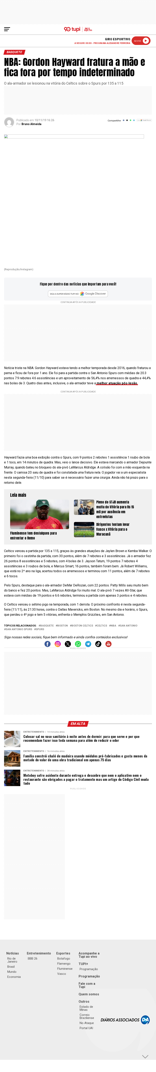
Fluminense (65, 969)
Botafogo (63, 958)
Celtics (102, 625)
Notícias (12, 953)
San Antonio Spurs (19, 629)
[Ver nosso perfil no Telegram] (88, 646)
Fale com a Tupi (87, 985)
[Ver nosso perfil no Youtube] (108, 646)
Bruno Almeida (31, 124)
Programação (89, 969)
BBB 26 (32, 958)
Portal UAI (86, 1028)
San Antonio (128, 625)
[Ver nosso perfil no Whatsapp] (78, 646)
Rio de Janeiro (12, 960)
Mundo (11, 972)
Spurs (40, 629)
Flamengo (63, 963)
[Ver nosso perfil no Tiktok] (98, 646)
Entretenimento (39, 953)
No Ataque (87, 1023)
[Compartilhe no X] (127, 122)
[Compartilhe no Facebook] (123, 122)
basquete (47, 625)
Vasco (61, 974)
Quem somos (89, 994)
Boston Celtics (82, 625)
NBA (113, 625)
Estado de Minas (86, 1008)
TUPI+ (83, 964)
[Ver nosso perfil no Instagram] (58, 646)
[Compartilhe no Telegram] (134, 122)
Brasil (11, 967)
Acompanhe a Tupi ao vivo (89, 955)
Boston (62, 625)
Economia (14, 977)
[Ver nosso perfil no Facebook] (47, 646)
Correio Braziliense (87, 1016)
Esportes (63, 953)
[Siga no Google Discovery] (144, 122)
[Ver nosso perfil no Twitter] (68, 646)
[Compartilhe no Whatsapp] (130, 122)
